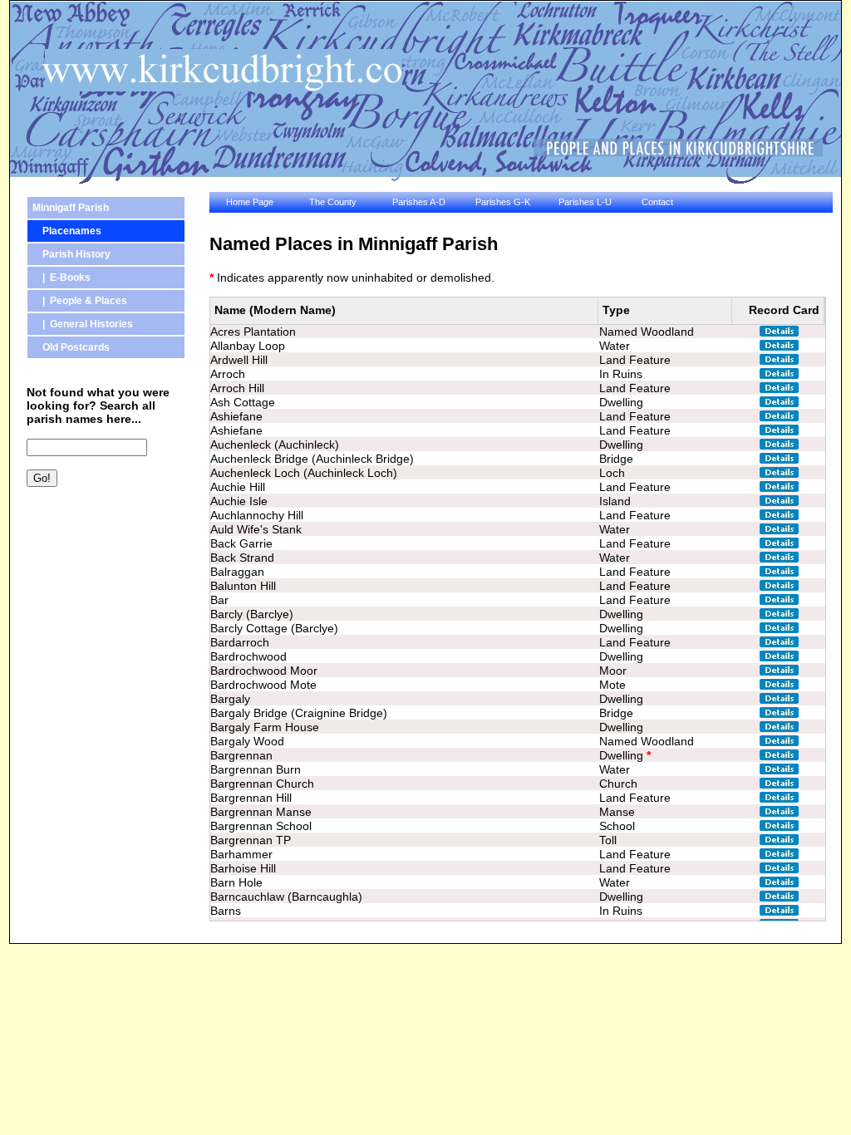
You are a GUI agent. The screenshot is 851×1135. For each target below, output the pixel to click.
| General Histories (82, 324)
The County (333, 202)
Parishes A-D (418, 202)
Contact (657, 202)
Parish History (71, 254)
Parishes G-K (502, 202)
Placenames (66, 231)
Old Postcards (71, 347)
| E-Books (61, 277)
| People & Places (79, 301)
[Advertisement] (101, 587)
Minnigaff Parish (70, 208)
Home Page (249, 202)
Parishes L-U (585, 202)
